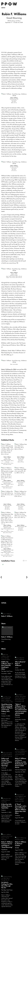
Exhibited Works (23, 439)
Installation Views (23, 560)
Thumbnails (26, 439)
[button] (1, 577)
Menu (3, 8)
